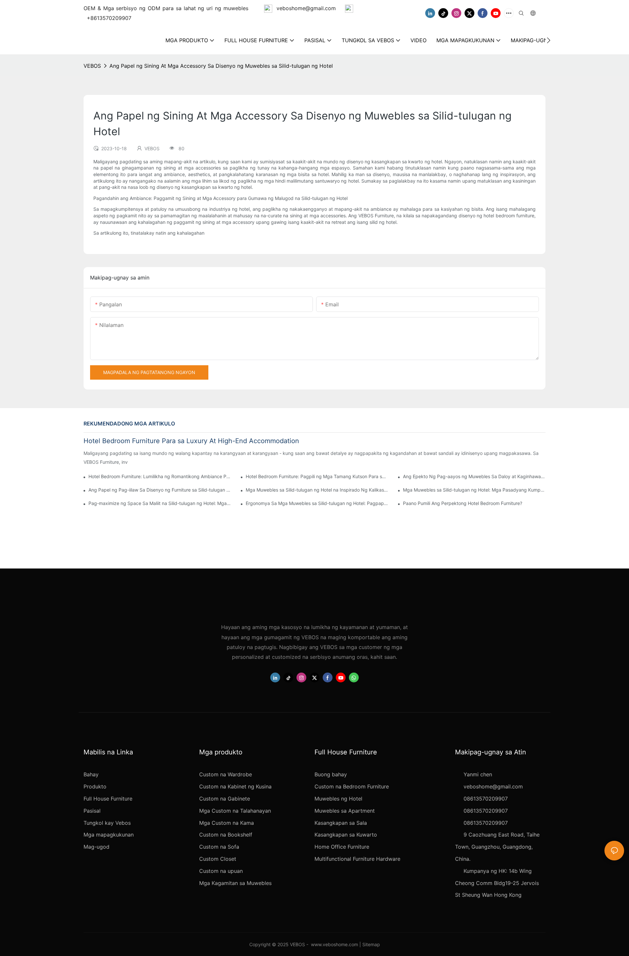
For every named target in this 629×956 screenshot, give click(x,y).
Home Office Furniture (341, 846)
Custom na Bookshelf (225, 834)
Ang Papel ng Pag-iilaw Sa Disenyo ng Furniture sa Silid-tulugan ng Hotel (159, 490)
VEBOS (92, 66)
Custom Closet (217, 859)
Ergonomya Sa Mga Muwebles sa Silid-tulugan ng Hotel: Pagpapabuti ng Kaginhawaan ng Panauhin (317, 503)
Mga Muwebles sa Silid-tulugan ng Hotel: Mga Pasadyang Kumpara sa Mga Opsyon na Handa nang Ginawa (474, 490)
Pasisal (92, 810)
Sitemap (371, 944)
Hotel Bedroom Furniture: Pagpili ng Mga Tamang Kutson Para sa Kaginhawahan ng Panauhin (317, 476)
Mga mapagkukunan (109, 834)
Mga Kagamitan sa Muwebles (235, 883)
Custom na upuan (221, 871)
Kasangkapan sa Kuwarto (345, 834)
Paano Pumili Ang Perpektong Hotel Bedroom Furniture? (462, 503)
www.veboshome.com (334, 944)
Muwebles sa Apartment (344, 810)
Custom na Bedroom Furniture (351, 786)
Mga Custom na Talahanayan (235, 810)
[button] (548, 40)
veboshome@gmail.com (306, 8)
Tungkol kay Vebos (107, 823)
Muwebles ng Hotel (338, 798)
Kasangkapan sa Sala (340, 823)
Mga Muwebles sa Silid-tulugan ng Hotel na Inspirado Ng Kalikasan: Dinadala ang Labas (317, 490)
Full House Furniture (108, 798)
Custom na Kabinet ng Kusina (235, 786)
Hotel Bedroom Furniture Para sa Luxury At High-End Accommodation (191, 441)
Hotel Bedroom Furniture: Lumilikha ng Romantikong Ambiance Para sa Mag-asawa (159, 476)
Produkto (95, 786)
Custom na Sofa (219, 846)
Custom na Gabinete (224, 798)
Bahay (91, 774)
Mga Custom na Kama (226, 823)
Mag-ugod (96, 846)
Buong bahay (330, 774)
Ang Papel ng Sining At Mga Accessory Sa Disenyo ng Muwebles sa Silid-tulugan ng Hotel (221, 66)
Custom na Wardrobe (225, 774)
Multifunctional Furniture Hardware (357, 859)
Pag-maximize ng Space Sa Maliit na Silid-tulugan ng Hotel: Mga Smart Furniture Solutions (159, 503)
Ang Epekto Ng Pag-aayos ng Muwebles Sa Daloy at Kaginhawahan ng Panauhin (474, 476)
